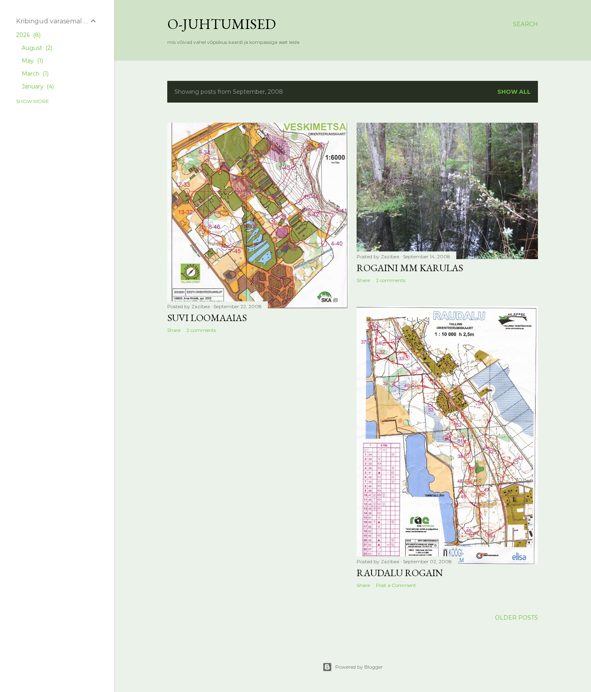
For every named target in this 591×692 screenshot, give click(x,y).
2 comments (201, 330)
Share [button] (174, 330)
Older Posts (516, 617)
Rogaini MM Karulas (410, 268)
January (37, 86)
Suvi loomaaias (207, 317)
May (31, 60)
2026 (27, 35)
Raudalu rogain (400, 572)
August (36, 47)
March (34, 73)
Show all (514, 91)
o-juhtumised (221, 23)
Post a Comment (396, 585)
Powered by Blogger (359, 667)
